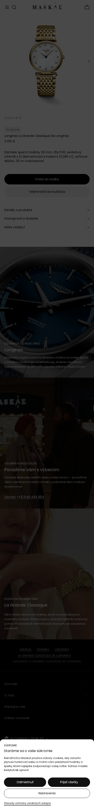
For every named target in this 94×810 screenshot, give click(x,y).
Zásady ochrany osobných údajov (27, 803)
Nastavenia (47, 793)
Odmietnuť (25, 782)
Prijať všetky (69, 782)
